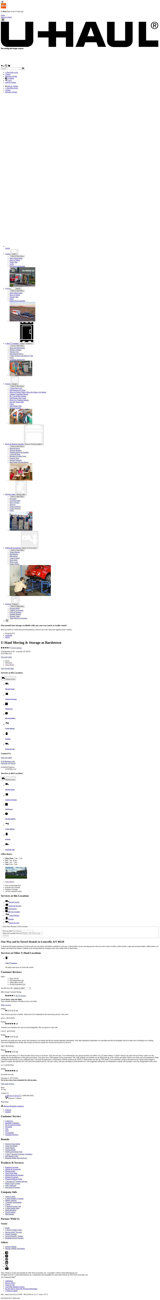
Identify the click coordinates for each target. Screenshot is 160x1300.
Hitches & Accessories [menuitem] (17, 266)
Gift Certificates (10, 1185)
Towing (8, 288)
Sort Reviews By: (7, 988)
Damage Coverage (11, 1177)
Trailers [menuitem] (8, 254)
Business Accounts (11, 1167)
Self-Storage (9, 709)
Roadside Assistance (12, 1123)
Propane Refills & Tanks (13, 1179)
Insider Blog (12, 1208)
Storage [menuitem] (8, 384)
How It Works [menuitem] (14, 503)
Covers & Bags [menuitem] (15, 454)
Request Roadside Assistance (13, 1106)
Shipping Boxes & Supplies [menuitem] (19, 452)
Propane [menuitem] (8, 604)
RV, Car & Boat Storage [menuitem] (18, 396)
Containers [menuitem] (12, 343)
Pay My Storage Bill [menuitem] (17, 402)
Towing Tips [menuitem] (14, 297)
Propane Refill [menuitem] (14, 608)
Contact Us (9, 1121)
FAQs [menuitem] (12, 264)
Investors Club (13, 1206)
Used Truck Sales (11, 1173)
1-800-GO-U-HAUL (13, 1096)
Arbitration (9, 1281)
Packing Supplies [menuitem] (15, 450)
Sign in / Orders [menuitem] (12, 86)
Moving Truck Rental (12, 1144)
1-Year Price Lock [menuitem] (11, 72)
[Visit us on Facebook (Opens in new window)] (6, 1254)
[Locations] (9, 66)
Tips (6, 1129)
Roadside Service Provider (14, 1238)
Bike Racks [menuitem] (14, 556)
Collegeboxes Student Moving (16, 1181)
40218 (7, 637)
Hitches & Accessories (29, 548)
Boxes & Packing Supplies (33, 444)
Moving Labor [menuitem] (10, 494)
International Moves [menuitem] (16, 354)
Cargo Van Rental (11, 1146)
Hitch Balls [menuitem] (13, 560)
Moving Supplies (10, 718)
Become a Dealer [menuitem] (11, 76)
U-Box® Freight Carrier (13, 1230)
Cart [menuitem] (9, 80)
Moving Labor (21, 494)
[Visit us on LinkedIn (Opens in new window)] (6, 1263)
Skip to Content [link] (6, 17)
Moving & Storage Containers (18, 1154)
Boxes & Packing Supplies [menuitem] (14, 444)
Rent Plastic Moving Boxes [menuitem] (19, 462)
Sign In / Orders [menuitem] (10, 82)
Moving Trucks (10, 679)
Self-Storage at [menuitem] (17, 390)
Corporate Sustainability (13, 1202)
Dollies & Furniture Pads (13, 1152)
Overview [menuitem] (13, 499)
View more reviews (7, 1084)
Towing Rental (10, 1150)
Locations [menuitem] (10, 78)
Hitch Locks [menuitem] (14, 562)
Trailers (14, 254)
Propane (15, 604)
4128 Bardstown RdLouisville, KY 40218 (8, 762)
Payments (8, 1127)
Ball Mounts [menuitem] (14, 554)
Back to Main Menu (17, 256)
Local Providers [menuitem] (15, 501)
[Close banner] (2, 2)
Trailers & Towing (11, 699)
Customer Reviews (11, 1135)
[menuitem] (84, 293)
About (10, 1196)
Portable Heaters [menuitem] (15, 614)
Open (3, 15)
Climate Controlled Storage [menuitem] (19, 394)
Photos (9, 665)
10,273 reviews (16, 648)
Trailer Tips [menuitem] (13, 262)
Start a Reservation (16, 293)
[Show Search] (6, 65)
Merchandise (9, 1214)
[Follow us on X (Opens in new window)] (6, 1266)
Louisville (8, 635)
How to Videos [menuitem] (15, 260)
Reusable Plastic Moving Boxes (16, 1158)
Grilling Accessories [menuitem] (16, 610)
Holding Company (14, 1198)
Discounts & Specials (12, 1187)
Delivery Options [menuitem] (15, 350)
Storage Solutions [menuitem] (16, 460)
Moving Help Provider (13, 1232)
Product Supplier (11, 1234)
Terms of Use (9, 1285)
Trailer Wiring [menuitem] (14, 564)
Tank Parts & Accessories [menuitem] (18, 618)
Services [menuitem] (12, 505)
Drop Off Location (12, 933)
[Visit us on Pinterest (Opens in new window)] (6, 1260)
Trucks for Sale (10, 749)
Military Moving (11, 1200)
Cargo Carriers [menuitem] (15, 558)
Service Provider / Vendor (14, 1236)
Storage (14, 384)
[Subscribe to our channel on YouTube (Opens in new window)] (6, 1269)
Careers (7, 1204)
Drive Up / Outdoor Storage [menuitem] (19, 400)
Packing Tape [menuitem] (14, 458)
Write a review (6, 1005)
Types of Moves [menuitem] (15, 506)
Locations (11, 1291)
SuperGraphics (10, 1212)
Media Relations (10, 1210)
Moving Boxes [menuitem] (15, 448)
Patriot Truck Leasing (12, 1183)
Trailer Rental (10, 1148)
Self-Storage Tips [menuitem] (15, 406)
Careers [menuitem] (7, 74)
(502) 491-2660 (6, 657)
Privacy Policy (10, 1283)
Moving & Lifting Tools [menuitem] (18, 456)
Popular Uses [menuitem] (14, 352)
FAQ (7, 1131)
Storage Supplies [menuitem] (15, 408)
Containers (26, 343)
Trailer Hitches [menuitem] (15, 552)
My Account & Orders (13, 1125)
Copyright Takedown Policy (15, 1287)
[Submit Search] (23, 68)
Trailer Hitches (10, 728)
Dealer (7, 1228)
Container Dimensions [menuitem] (17, 360)
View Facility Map (7, 668)
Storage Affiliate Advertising (15, 1249)
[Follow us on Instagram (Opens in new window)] (6, 1257)
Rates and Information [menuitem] (17, 348)
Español (8, 1112)
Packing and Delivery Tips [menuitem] (21, 356)
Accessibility (9, 1133)
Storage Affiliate (10, 1247)
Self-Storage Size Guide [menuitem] (18, 398)
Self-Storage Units (11, 1156)
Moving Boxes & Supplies (14, 1175)
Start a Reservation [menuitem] (16, 258)
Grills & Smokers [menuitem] (16, 612)
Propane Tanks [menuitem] (15, 616)
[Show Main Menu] (3, 20)
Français (8, 1110)
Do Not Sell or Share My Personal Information (21, 1289)
